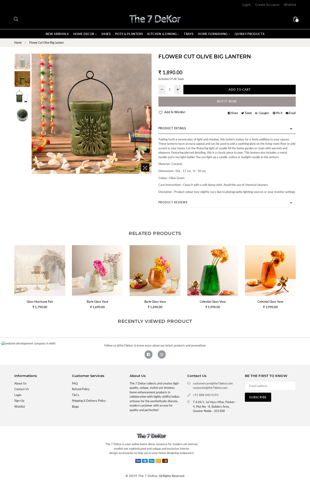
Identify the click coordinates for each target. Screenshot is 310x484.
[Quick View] (118, 256)
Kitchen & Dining (162, 34)
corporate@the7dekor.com (210, 387)
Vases (106, 34)
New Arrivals (57, 34)
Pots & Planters (129, 34)
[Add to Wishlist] (118, 265)
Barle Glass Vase (97, 301)
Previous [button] (37, 113)
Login (246, 5)
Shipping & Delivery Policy (89, 400)
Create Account (267, 5)
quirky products (249, 34)
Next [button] (146, 113)
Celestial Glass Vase (213, 301)
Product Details (172, 128)
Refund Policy (81, 389)
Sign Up (19, 400)
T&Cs (75, 395)
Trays (188, 34)
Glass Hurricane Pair (40, 301)
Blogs (75, 406)
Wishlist (290, 5)
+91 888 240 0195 (206, 395)
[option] (92, 114)
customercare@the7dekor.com (213, 383)
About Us (20, 383)
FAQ (75, 383)
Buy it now (227, 101)
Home (18, 42)
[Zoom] (145, 167)
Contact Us (21, 389)
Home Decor (84, 34)
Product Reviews (173, 202)
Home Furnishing (213, 34)
